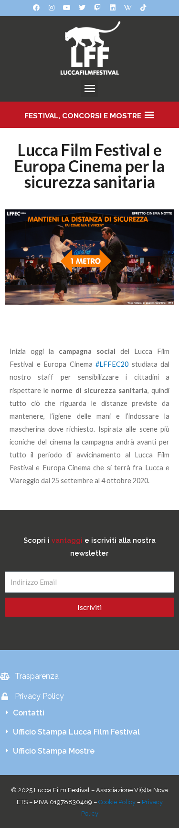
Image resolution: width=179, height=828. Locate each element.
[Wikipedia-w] (128, 7)
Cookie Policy (117, 802)
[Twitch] (97, 7)
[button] (89, 88)
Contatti (28, 712)
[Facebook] (36, 7)
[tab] (89, 713)
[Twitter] (82, 7)
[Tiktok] (143, 7)
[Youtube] (67, 7)
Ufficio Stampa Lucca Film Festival (76, 731)
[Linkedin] (112, 7)
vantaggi (67, 540)
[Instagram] (51, 7)
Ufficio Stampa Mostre (54, 751)
